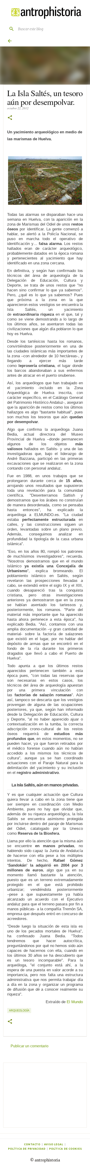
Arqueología (19, 1010)
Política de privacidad (26, 1148)
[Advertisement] (45, 1095)
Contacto (32, 1144)
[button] (10, 118)
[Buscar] (9, 28)
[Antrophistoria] (45, 13)
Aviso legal (53, 1144)
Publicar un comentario (29, 1046)
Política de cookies (65, 1148)
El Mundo (75, 1002)
